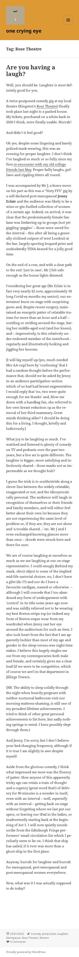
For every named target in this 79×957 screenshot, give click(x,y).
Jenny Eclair (49, 934)
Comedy (36, 934)
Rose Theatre (47, 106)
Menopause (13, 938)
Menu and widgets (68, 24)
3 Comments (18, 942)
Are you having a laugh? (30, 70)
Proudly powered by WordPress (25, 952)
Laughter (62, 934)
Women (44, 938)
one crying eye (23, 30)
